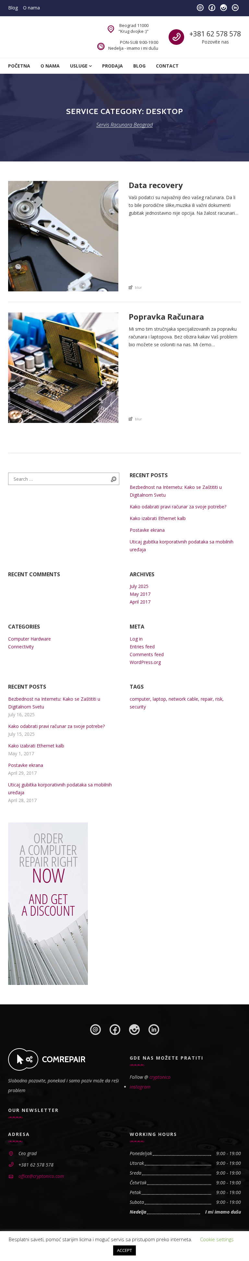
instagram (140, 1087)
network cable (183, 699)
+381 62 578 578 (215, 33)
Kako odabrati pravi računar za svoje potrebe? (178, 506)
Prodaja (112, 66)
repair (207, 699)
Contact (167, 66)
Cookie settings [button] (217, 1239)
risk (218, 699)
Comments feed (147, 654)
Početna (19, 66)
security (138, 707)
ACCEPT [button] (124, 1250)
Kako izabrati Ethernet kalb (158, 518)
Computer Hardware (29, 639)
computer (140, 699)
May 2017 (140, 594)
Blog (13, 8)
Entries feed (142, 646)
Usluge (79, 66)
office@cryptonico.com (41, 1176)
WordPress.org (145, 662)
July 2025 (139, 586)
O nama (31, 8)
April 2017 (140, 602)
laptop (159, 699)
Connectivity (21, 646)
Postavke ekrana (147, 530)
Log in (136, 639)
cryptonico (160, 1077)
